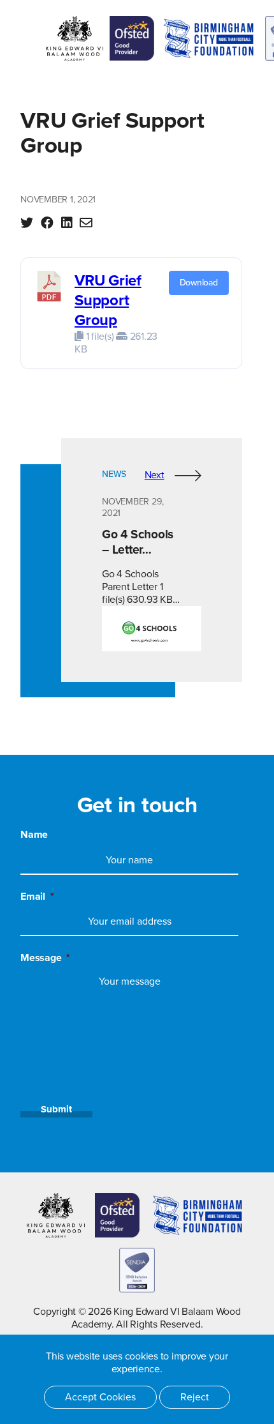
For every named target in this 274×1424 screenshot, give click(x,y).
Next (154, 475)
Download (199, 282)
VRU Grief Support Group (108, 300)
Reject (194, 1397)
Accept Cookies (100, 1397)
